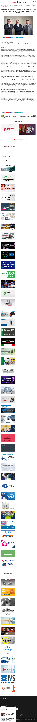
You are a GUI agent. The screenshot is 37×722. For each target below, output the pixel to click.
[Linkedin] (20, 715)
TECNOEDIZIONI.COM (5, 705)
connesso (6, 146)
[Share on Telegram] (21, 37)
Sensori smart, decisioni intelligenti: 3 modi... (10, 719)
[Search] (35, 1)
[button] (3, 132)
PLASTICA (6, 5)
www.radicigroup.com (4, 105)
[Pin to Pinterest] (14, 37)
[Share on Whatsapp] (19, 37)
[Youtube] (22, 715)
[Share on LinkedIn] (17, 37)
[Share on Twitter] (12, 37)
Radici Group (3, 108)
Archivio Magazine (5, 698)
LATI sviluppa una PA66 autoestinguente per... (10, 714)
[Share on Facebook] (10, 37)
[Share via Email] (23, 37)
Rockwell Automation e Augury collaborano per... (10, 709)
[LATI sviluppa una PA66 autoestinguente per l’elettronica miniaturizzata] (27, 129)
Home (2, 5)
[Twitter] (17, 715)
